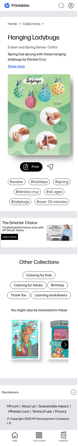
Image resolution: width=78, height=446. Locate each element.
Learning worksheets (51, 295)
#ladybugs (20, 201)
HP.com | (14, 406)
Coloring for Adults (28, 285)
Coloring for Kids (39, 275)
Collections (31, 24)
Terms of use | (43, 411)
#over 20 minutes (52, 201)
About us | (30, 406)
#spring (61, 181)
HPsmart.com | (20, 411)
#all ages (54, 191)
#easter (16, 181)
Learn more (9, 236)
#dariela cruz (27, 191)
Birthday (57, 285)
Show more (16, 66)
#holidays (39, 181)
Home (12, 24)
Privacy (61, 411)
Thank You (18, 295)
